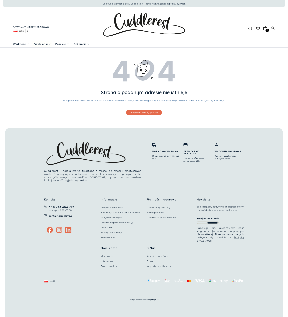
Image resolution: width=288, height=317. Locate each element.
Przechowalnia (109, 266)
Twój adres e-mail (208, 218)
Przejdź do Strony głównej (144, 112)
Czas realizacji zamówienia (161, 217)
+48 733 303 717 (61, 207)
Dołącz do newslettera (213, 222)
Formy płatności (155, 212)
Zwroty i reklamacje (111, 232)
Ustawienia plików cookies (115, 222)
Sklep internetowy (143, 299)
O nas (149, 261)
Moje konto (107, 256)
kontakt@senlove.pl (60, 216)
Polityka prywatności (112, 207)
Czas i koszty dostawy (158, 207)
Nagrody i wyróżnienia (158, 266)
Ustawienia (107, 261)
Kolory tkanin (108, 237)
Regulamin (106, 227)
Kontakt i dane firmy (157, 256)
